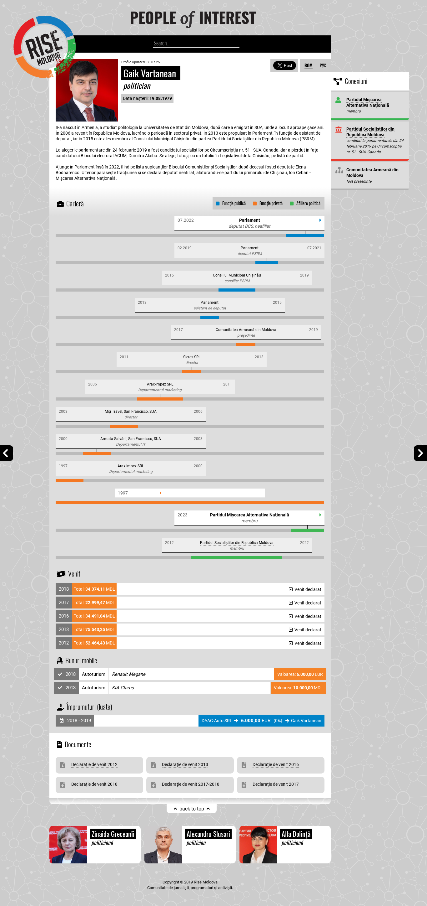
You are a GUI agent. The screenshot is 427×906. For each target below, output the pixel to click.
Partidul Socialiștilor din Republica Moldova (237, 543)
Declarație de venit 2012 (94, 764)
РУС (323, 65)
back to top (192, 809)
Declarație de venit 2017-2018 (190, 784)
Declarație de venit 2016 (276, 764)
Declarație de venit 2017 (276, 784)
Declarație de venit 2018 (94, 784)
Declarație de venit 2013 (185, 764)
